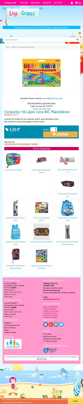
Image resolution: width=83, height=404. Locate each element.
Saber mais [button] (27, 402)
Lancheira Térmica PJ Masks (13, 170)
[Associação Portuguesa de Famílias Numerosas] (13, 348)
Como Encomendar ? (50, 309)
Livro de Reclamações (50, 317)
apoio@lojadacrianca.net (53, 98)
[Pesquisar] (77, 39)
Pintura (35, 144)
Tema (22, 2)
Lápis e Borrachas (25, 144)
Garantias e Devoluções (51, 311)
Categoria (9, 2)
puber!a (16, 357)
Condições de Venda (50, 313)
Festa (45, 2)
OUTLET (58, 2)
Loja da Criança (41, 359)
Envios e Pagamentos (50, 307)
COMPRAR (62, 134)
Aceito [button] (75, 401)
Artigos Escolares (11, 144)
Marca (34, 2)
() (79, 3)
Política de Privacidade (50, 315)
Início (7, 47)
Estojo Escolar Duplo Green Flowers (41, 242)
